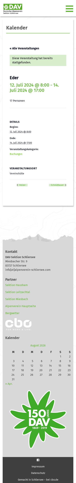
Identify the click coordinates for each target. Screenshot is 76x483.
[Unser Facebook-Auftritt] (38, 460)
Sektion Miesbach (16, 299)
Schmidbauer (57, 185)
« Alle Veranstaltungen (24, 48)
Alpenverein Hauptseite (20, 306)
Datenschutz (38, 473)
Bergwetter (12, 313)
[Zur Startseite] (11, 8)
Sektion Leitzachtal (17, 292)
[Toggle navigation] (70, 9)
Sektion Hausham (16, 285)
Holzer (22, 185)
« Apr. (9, 383)
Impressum (38, 466)
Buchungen (16, 154)
